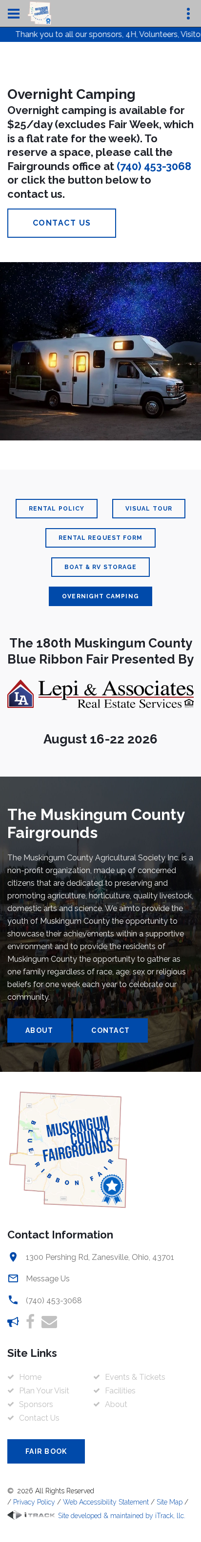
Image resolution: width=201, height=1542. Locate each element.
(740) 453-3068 (154, 166)
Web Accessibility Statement (106, 1502)
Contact (110, 1030)
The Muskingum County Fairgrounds (96, 823)
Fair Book (46, 1451)
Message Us (48, 1278)
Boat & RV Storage (100, 567)
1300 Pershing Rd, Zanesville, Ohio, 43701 (100, 1257)
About (39, 1030)
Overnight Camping (100, 596)
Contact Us (62, 223)
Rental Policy (56, 508)
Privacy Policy (34, 1502)
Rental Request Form (101, 537)
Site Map (169, 1502)
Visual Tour (148, 508)
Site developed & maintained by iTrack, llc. (120, 1516)
